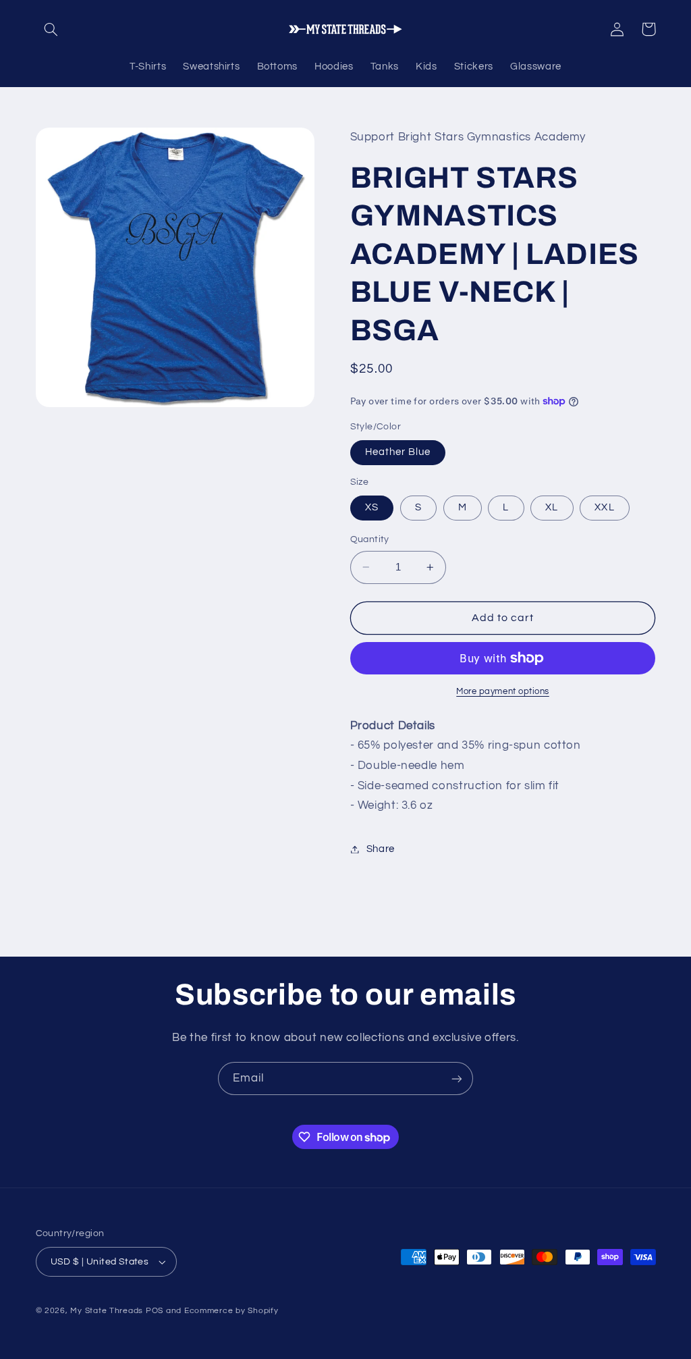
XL (551, 507)
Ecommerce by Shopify (231, 1310)
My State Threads (106, 1310)
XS (372, 507)
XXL (604, 507)
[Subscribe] (456, 1078)
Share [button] (380, 849)
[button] (51, 29)
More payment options (502, 691)
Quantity (369, 539)
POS (154, 1310)
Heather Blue (398, 452)
